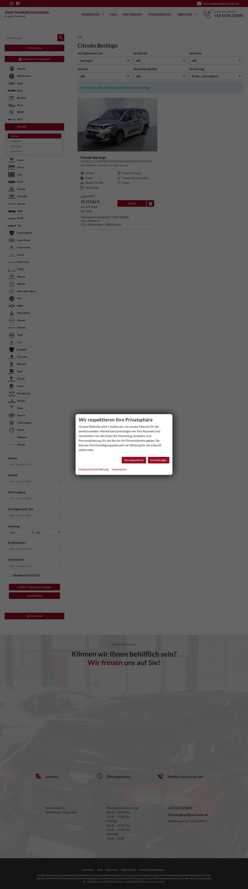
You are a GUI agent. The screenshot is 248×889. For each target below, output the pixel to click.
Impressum (119, 469)
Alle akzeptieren (134, 460)
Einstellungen (159, 460)
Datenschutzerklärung (93, 469)
